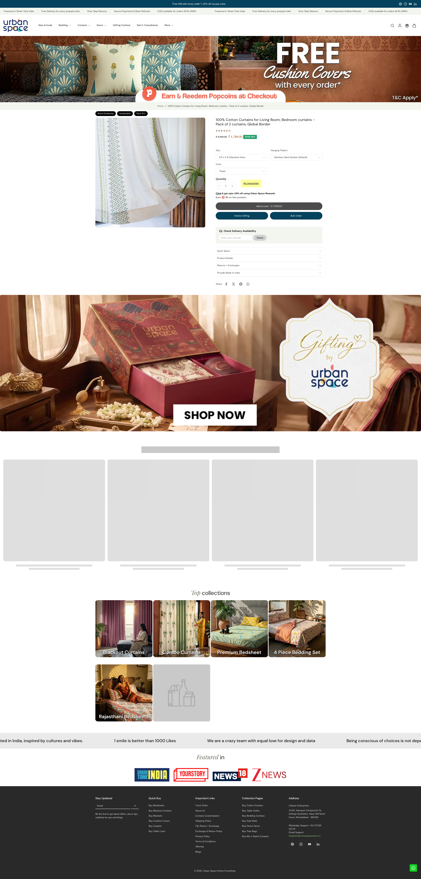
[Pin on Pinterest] (240, 284)
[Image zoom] (150, 172)
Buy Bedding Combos (253, 815)
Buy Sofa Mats (249, 821)
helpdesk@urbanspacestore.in (305, 835)
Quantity (221, 179)
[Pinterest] (400, 4)
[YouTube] (410, 4)
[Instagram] (405, 4)
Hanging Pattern (279, 150)
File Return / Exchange (207, 826)
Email (100, 805)
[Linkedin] (415, 4)
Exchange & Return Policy (208, 831)
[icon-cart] (414, 25)
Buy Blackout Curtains (160, 810)
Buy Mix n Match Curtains (255, 836)
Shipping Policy (203, 821)
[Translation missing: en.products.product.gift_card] (406, 25)
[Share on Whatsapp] (248, 284)
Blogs (198, 851)
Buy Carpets (155, 826)
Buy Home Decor (251, 826)
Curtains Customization (207, 815)
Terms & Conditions (205, 841)
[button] (269, 206)
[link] (181, 696)
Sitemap (199, 846)
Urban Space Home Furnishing (219, 870)
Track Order (201, 805)
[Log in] (399, 25)
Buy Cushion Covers (159, 821)
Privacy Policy (202, 836)
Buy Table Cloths (251, 810)
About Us (200, 810)
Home (160, 106)
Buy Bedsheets (156, 805)
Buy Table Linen (157, 831)
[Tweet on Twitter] (233, 284)
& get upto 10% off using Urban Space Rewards (245, 193)
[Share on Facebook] (226, 284)
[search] (392, 25)
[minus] (219, 186)
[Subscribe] (135, 806)
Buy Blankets (155, 815)
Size (218, 150)
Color (218, 164)
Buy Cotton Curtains (252, 805)
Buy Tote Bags (249, 831)
